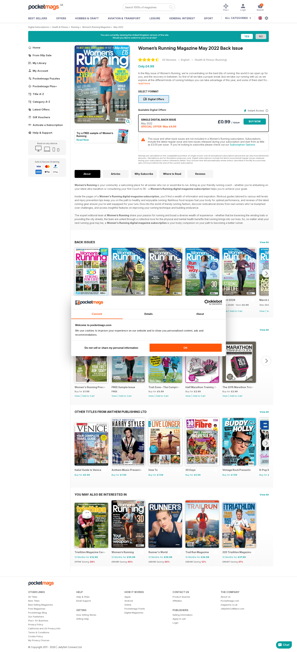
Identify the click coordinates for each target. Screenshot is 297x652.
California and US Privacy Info (44, 628)
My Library (39, 63)
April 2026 (228, 299)
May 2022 (118, 27)
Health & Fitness (60, 27)
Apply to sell (179, 618)
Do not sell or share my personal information (111, 347)
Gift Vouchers (41, 117)
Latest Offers (41, 109)
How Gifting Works (86, 614)
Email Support (83, 600)
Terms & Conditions (38, 632)
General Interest (182, 18)
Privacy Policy (35, 624)
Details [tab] (148, 313)
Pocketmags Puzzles (46, 78)
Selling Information (182, 614)
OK (186, 347)
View (262, 311)
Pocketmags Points (134, 608)
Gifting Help (82, 618)
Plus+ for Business (38, 620)
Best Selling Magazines (40, 604)
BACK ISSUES (85, 242)
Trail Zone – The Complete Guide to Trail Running (164, 387)
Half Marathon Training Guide (201, 387)
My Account (40, 70)
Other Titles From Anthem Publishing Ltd (111, 411)
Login (175, 622)
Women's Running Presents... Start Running (90, 387)
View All (264, 242)
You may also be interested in (101, 494)
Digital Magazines (133, 612)
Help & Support (42, 132)
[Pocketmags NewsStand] (45, 6)
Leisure (155, 18)
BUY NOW (255, 121)
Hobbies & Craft (87, 18)
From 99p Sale (42, 55)
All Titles (32, 596)
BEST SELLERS (37, 18)
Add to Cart (236, 311)
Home (36, 47)
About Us (225, 596)
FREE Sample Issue (123, 387)
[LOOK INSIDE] (102, 122)
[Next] (266, 273)
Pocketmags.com (230, 600)
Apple (127, 596)
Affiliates (177, 600)
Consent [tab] (97, 313)
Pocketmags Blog (37, 612)
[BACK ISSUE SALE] (128, 294)
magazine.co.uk (229, 604)
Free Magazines (36, 608)
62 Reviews (169, 59)
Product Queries (181, 596)
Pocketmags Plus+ (45, 86)
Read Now (82, 139)
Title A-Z (38, 94)
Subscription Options (242, 144)
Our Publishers (36, 616)
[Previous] (77, 273)
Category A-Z (41, 101)
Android (128, 600)
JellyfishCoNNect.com (232, 608)
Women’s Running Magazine (96, 27)
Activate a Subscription (48, 125)
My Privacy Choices (39, 640)
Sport (208, 18)
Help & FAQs (83, 596)
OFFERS (61, 18)
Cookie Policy (35, 636)
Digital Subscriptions (38, 27)
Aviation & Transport (124, 18)
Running (75, 27)
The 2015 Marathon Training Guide (238, 387)
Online (127, 604)
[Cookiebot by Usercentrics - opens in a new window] (207, 302)
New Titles (34, 600)
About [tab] (200, 313)
